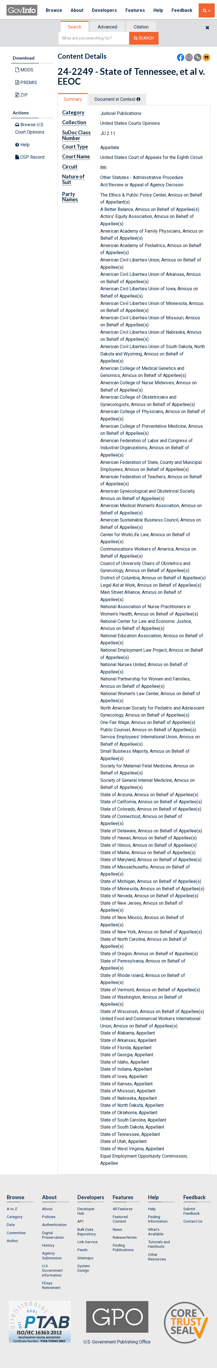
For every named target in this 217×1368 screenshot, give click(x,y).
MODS (26, 70)
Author (12, 1240)
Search (74, 27)
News (117, 1229)
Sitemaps (85, 1258)
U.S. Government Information (52, 1270)
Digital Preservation (53, 1235)
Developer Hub (86, 1211)
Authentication (54, 1224)
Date (11, 1224)
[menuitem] (20, 1208)
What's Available (155, 1231)
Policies (48, 1216)
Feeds (82, 1249)
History (48, 1245)
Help (158, 10)
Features (135, 10)
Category (14, 1216)
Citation (141, 27)
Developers (104, 10)
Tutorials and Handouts (159, 1244)
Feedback (182, 10)
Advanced (107, 27)
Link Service (87, 1242)
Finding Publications (123, 1247)
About (77, 10)
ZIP (23, 95)
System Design (83, 1268)
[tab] (74, 27)
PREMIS (28, 82)
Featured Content (120, 1218)
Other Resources (157, 1256)
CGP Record (31, 157)
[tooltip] (138, 99)
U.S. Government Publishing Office (117, 1342)
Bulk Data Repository (86, 1231)
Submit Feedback (191, 1211)
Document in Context (115, 99)
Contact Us (192, 1221)
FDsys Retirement (51, 1285)
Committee (16, 1232)
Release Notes (125, 1237)
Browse (54, 10)
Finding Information (158, 1218)
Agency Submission (52, 1255)
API (80, 1221)
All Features (123, 1208)
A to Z (12, 1208)
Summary (73, 99)
